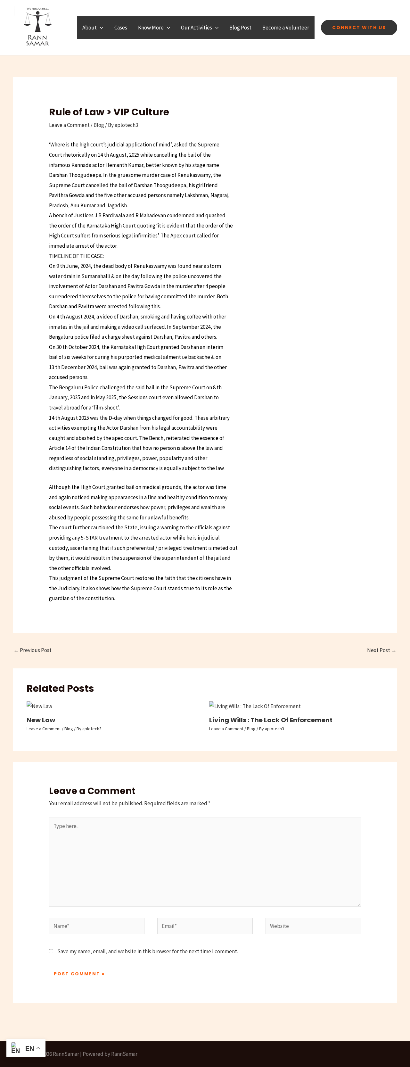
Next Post (382, 650)
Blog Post (240, 27)
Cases (120, 27)
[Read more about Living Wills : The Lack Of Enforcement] (255, 705)
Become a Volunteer (285, 27)
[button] (100, 27)
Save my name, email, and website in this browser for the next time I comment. (147, 951)
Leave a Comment (69, 124)
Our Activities (196, 27)
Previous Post (32, 650)
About (89, 27)
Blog (99, 124)
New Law (41, 719)
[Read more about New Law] (39, 705)
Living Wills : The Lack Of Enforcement (270, 719)
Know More (151, 27)
